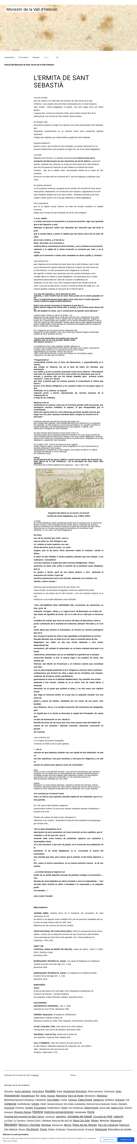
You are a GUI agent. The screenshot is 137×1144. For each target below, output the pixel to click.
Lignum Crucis (33, 1120)
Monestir (10, 1124)
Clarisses (120, 1099)
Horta (90, 1112)
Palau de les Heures (84, 1124)
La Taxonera (19, 1120)
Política (51, 1129)
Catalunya (98, 1099)
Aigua (59, 1091)
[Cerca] (57, 57)
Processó (89, 1129)
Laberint (118, 1116)
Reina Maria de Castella (119, 1129)
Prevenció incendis (75, 1129)
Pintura (21, 1129)
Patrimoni (124, 1124)
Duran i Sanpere (119, 1104)
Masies (95, 1120)
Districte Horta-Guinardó (98, 1104)
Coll (127, 1100)
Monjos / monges (29, 1124)
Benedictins (90, 1096)
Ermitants (19, 1108)
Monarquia (116, 1120)
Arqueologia (12, 1095)
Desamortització (55, 1104)
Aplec (118, 1091)
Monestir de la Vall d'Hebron (31, 9)
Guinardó (8, 1112)
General (35, 1075)
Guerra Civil (117, 1107)
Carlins (64, 1100)
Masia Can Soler (81, 1120)
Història (37, 1112)
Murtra (67, 1124)
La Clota (8, 1120)
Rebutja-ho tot (108, 1139)
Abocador (9, 1091)
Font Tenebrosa (75, 1108)
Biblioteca (102, 1095)
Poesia (43, 1129)
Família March (53, 1108)
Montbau (46, 1124)
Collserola (10, 1103)
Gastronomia (91, 1107)
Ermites (29, 1107)
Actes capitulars (23, 1091)
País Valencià (10, 1129)
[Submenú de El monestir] (28, 57)
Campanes (40, 1099)
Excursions (40, 1107)
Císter (43, 1104)
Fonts (64, 1107)
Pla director (32, 1129)
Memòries (104, 1120)
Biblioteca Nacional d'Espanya (19, 1099)
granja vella (104, 1108)
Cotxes (35, 1103)
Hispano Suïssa (22, 1112)
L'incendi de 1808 (102, 1116)
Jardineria (50, 1116)
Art (37, 1095)
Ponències (61, 1129)
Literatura (46, 1120)
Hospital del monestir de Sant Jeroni (24, 1116)
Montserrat (57, 1125)
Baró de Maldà (76, 1095)
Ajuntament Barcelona (75, 1091)
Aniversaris (109, 1091)
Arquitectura (28, 1095)
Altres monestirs (95, 1091)
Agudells (50, 1091)
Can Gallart (53, 1099)
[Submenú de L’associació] (14, 57)
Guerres (128, 1108)
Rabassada (101, 1129)
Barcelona (61, 1095)
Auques (51, 1095)
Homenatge (80, 1112)
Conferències (23, 1104)
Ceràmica (109, 1099)
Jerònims (61, 1116)
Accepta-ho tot (126, 1139)
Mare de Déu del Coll (62, 1120)
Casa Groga (85, 1099)
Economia (9, 1107)
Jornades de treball (79, 1116)
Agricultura (38, 1091)
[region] (68, 1137)
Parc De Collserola (108, 1124)
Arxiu (43, 1095)
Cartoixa (72, 1099)
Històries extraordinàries (59, 1112)
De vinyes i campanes (74, 1104)
